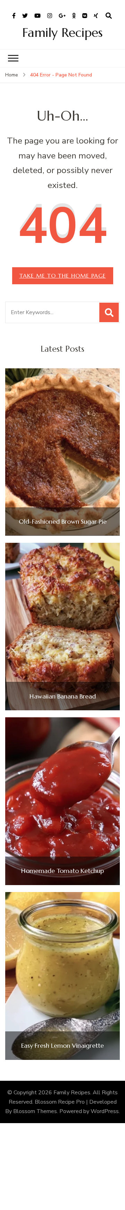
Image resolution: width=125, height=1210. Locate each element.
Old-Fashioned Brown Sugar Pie (63, 521)
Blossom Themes (35, 1111)
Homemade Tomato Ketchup (62, 871)
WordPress (105, 1111)
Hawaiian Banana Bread (63, 696)
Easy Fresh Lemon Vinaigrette (62, 1045)
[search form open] (108, 16)
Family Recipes (62, 32)
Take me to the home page (62, 275)
